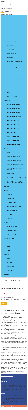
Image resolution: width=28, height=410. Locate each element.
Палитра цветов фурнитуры (9, 403)
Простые (9, 258)
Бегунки (9, 218)
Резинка (6, 222)
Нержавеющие (11, 41)
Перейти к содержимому (6, 8)
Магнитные (10, 49)
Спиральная (10, 194)
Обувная (9, 214)
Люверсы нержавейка (13, 79)
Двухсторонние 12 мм (14, 132)
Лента (9, 246)
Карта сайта (6, 402)
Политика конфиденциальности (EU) (11, 385)
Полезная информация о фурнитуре (11, 395)
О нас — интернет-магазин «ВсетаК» (12, 389)
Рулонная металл (12, 210)
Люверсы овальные (13, 83)
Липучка (6, 186)
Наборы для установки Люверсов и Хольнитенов (15, 182)
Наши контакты (7, 388)
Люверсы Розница (12, 96)
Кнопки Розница (12, 67)
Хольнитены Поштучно (14, 144)
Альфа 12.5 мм (11, 26)
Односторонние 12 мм (14, 116)
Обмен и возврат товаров (12, 401)
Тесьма (9, 242)
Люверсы (7, 71)
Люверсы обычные (12, 75)
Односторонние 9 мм (13, 112)
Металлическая (11, 202)
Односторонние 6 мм (13, 104)
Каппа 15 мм (10, 33)
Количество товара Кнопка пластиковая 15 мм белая (13, 299)
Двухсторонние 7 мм (13, 124)
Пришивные (10, 57)
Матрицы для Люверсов (14, 160)
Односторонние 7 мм (13, 108)
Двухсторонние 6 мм (13, 120)
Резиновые (10, 266)
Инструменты (8, 148)
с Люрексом (10, 270)
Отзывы (5, 390)
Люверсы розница (12, 87)
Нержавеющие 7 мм (13, 136)
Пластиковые (11, 45)
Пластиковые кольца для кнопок (14, 62)
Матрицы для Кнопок (13, 156)
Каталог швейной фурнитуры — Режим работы (14, 386)
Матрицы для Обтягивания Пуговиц (15, 168)
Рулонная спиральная (14, 206)
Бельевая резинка (12, 230)
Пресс (8, 152)
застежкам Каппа (12, 329)
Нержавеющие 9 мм (13, 140)
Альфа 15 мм (11, 30)
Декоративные (11, 53)
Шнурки (6, 254)
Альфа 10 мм (11, 22)
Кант (8, 250)
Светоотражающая (10, 238)
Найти (2, 12)
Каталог (5, 384)
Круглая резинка (12, 234)
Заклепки (7, 100)
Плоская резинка (12, 226)
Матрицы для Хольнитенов (15, 164)
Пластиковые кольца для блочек (14, 91)
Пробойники (11, 173)
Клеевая (6, 274)
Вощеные (10, 262)
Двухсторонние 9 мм (13, 128)
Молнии (6, 190)
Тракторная (10, 198)
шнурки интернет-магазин (12, 354)
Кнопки (6, 18)
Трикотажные (11, 37)
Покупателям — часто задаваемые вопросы (13, 397)
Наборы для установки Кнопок (16, 177)
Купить (4, 303)
